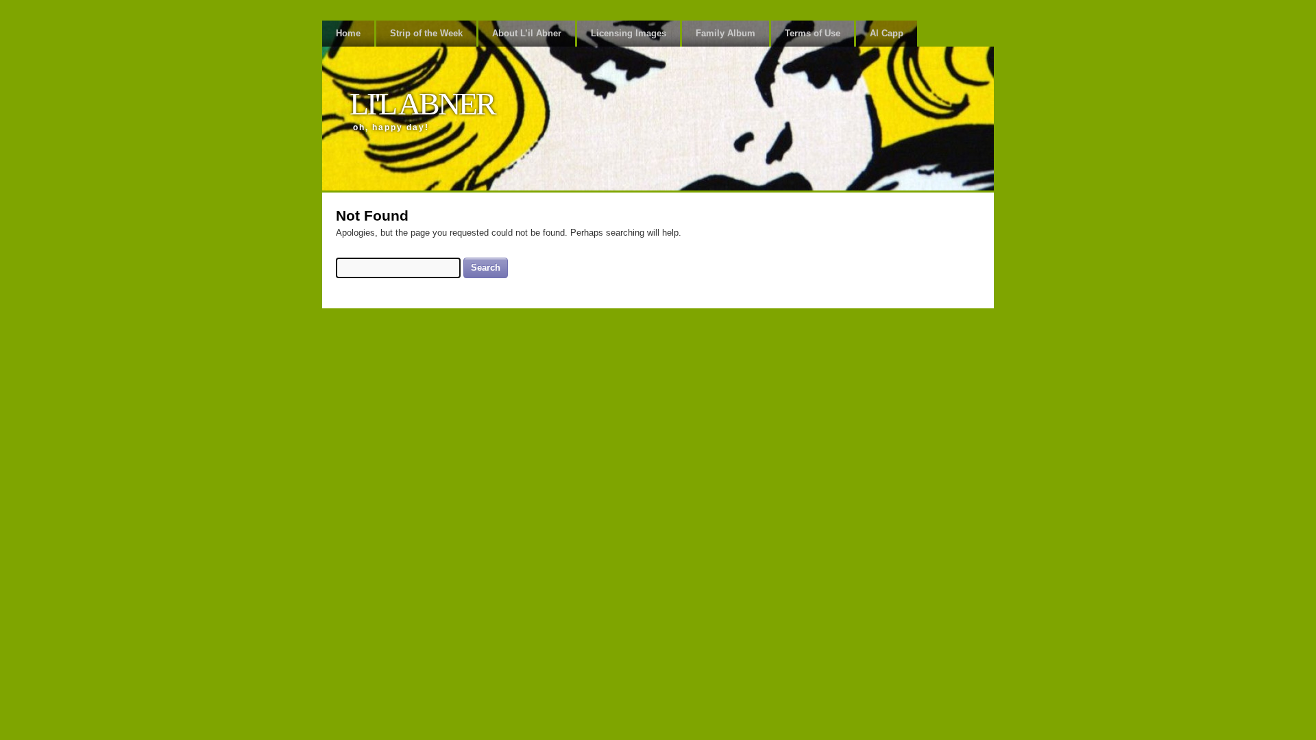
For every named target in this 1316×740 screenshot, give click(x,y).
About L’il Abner (526, 33)
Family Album (725, 33)
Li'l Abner (422, 103)
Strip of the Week (426, 33)
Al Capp (886, 33)
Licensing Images (628, 33)
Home (348, 33)
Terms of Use (812, 33)
